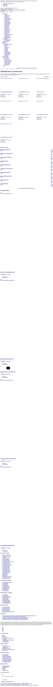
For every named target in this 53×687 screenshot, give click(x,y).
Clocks (6, 46)
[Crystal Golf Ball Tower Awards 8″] (8, 129)
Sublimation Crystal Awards (7, 576)
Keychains (6, 48)
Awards (6, 14)
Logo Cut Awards (7, 35)
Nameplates (6, 55)
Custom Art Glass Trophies (6, 658)
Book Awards (7, 20)
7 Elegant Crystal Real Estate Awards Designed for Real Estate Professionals (15, 618)
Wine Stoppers (7, 54)
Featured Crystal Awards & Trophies (8, 611)
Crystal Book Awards (6, 560)
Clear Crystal (7, 59)
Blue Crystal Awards (8, 60)
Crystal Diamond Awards (6, 564)
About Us (4, 636)
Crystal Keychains (5, 585)
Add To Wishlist (3, 96)
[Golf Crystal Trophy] (44, 84)
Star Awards (7, 33)
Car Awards (6, 16)
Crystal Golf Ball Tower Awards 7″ (24, 114)
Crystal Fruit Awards (5, 567)
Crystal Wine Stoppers (6, 587)
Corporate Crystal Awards (6, 596)
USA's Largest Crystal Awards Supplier (13, 684)
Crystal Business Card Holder (7, 582)
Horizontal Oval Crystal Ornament (7, 371)
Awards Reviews (5, 640)
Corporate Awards (5, 56)
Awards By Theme (5, 57)
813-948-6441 (5, 4)
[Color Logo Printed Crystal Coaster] (26, 380)
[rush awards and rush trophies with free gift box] (26, 188)
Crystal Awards (5, 13)
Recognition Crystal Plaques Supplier (26, 685)
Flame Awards (7, 24)
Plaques (3, 42)
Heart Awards (7, 28)
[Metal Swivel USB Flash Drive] (26, 280)
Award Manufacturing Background (8, 639)
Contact (3, 65)
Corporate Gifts (5, 43)
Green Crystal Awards (8, 61)
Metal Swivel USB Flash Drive (6, 358)
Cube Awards (7, 21)
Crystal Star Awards (5, 572)
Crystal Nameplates (5, 590)
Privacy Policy (35, 685)
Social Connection (5, 670)
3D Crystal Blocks (8, 22)
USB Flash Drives (8, 52)
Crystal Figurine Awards (6, 565)
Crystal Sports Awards (6, 600)
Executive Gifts (7, 51)
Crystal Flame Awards (6, 566)
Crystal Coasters (5, 589)
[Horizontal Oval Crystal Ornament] (8, 369)
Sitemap (3, 669)
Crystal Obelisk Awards (6, 570)
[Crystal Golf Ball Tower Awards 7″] (26, 107)
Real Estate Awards (8, 29)
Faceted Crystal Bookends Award (7, 272)
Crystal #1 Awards (5, 558)
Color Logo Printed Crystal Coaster (8, 458)
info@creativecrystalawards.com (8, 3)
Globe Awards (7, 26)
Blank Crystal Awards (6, 610)
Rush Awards (7, 30)
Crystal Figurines (7, 18)
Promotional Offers (5, 666)
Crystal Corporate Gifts (6, 602)
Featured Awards (7, 62)
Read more (3, 94)
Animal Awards (7, 15)
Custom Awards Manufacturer (15, 685)
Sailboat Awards (7, 37)
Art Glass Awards (5, 41)
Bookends (6, 45)
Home (3, 635)
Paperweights (7, 47)
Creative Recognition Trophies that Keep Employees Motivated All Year (14, 616)
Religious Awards (5, 573)
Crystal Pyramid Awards (6, 571)
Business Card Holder (8, 44)
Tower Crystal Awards (6, 577)
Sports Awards (7, 36)
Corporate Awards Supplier (4, 685)
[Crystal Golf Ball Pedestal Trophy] (8, 84)
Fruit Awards (7, 25)
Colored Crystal (7, 58)
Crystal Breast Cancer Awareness (7, 561)
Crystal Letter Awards (8, 19)
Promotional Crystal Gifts (6, 656)
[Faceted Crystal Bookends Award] (26, 193)
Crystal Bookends (5, 583)
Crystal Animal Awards (6, 559)
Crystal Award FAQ (5, 641)
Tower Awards (7, 32)
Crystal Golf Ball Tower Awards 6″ (6, 114)
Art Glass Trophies (8, 39)
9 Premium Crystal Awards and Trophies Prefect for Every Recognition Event (15, 619)
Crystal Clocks (4, 584)
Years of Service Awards (9, 34)
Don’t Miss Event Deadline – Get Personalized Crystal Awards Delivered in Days (15, 617)
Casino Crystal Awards (6, 557)
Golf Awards (7, 27)
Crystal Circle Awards (6, 562)
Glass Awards (4, 650)
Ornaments (6, 49)
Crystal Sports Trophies (6, 601)
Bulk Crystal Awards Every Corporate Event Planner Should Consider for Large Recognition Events (18, 615)
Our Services (4, 637)
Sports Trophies (7, 40)
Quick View (2, 118)
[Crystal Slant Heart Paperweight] (26, 466)
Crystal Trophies (5, 38)
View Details (8, 94)
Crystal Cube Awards (5, 563)
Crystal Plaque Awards (6, 597)
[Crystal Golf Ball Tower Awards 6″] (8, 107)
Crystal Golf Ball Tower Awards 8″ (6, 137)
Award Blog (4, 667)
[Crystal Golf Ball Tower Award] (26, 84)
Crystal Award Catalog (6, 665)
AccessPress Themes (28, 683)
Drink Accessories (8, 53)
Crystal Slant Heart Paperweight (7, 545)
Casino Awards (7, 17)
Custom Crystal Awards (6, 648)
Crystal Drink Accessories (6, 660)
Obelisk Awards (7, 31)
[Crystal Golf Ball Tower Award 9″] (44, 107)
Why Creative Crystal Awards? (7, 638)
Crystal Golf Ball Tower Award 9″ (42, 114)
